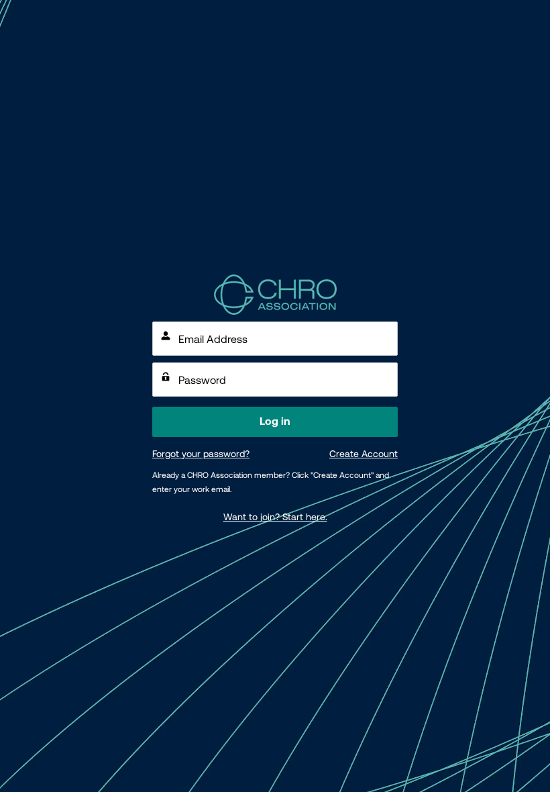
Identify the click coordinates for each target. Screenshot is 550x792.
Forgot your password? (201, 453)
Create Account (363, 453)
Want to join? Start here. (275, 516)
